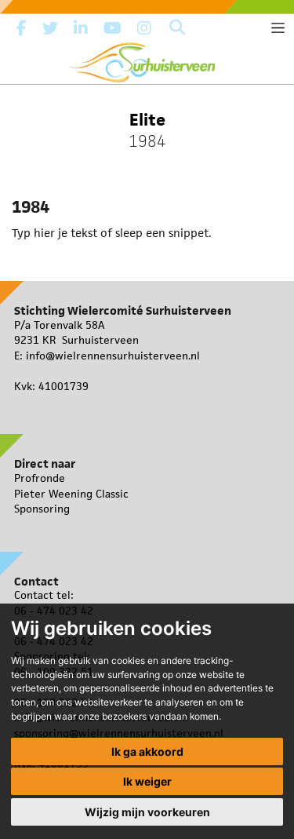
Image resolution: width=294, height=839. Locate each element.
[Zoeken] (177, 28)
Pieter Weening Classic (71, 494)
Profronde (39, 478)
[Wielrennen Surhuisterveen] (147, 59)
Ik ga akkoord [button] (147, 751)
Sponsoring (42, 509)
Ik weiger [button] (147, 781)
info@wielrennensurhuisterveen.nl (113, 355)
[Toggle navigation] (278, 28)
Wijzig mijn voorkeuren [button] (147, 812)
